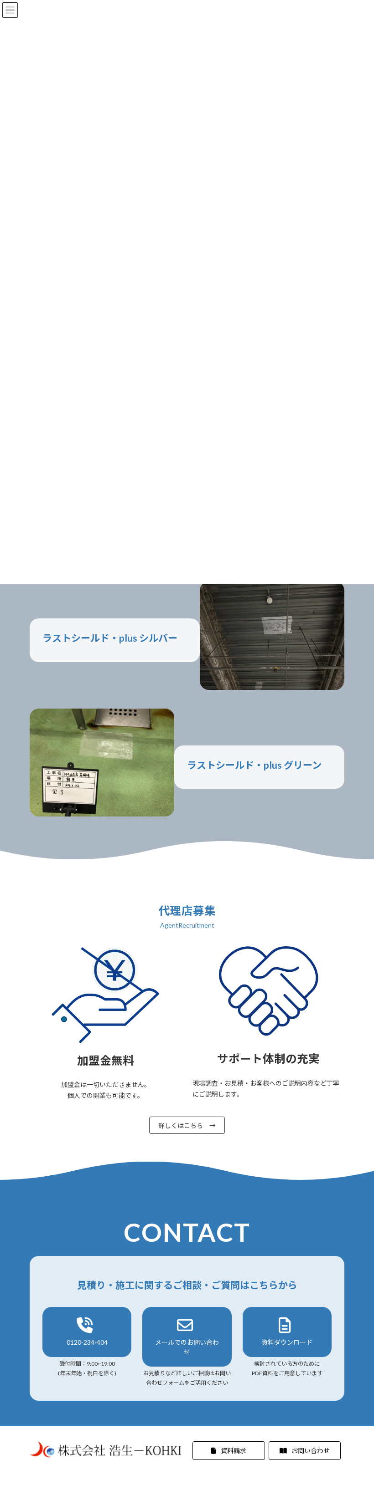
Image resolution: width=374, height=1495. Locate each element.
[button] (86, 1332)
